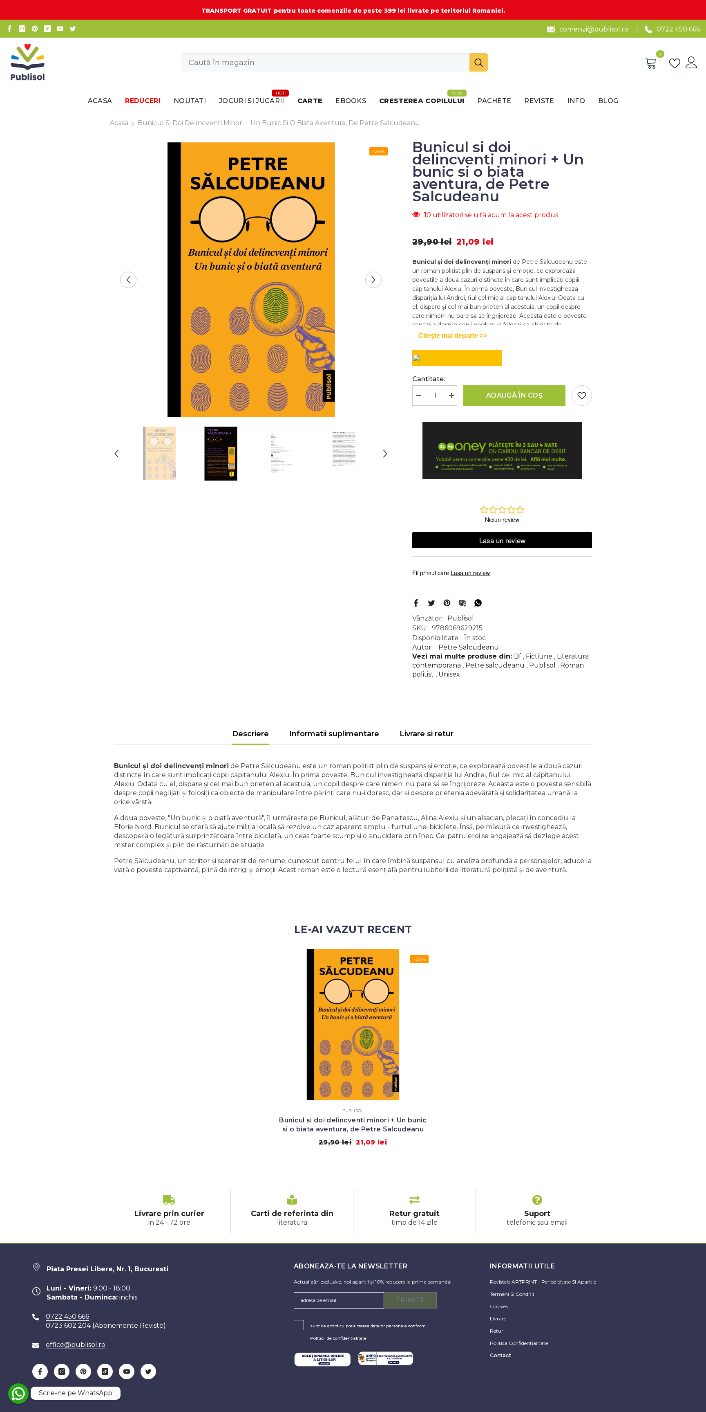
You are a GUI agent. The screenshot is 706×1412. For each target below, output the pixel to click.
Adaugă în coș (514, 395)
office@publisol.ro (75, 1345)
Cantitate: (428, 379)
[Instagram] (22, 28)
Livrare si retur (427, 733)
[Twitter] (72, 28)
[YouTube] (60, 28)
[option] (251, 279)
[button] (128, 280)
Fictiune (539, 656)
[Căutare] (334, 62)
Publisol (460, 618)
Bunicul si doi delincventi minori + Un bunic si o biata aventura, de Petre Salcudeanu (353, 1124)
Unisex (449, 674)
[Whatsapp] (478, 602)
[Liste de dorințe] (676, 62)
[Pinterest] (34, 28)
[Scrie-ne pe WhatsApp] (18, 1393)
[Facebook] (9, 28)
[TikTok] (47, 28)
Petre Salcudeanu (468, 647)
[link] (169, 1211)
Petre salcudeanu (495, 665)
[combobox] (325, 62)
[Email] (462, 602)
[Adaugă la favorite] (582, 395)
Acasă (119, 123)
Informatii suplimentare (334, 733)
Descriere (250, 733)
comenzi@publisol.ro (593, 29)
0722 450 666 (678, 29)
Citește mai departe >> (452, 335)
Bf (517, 656)
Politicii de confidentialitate (338, 1338)
